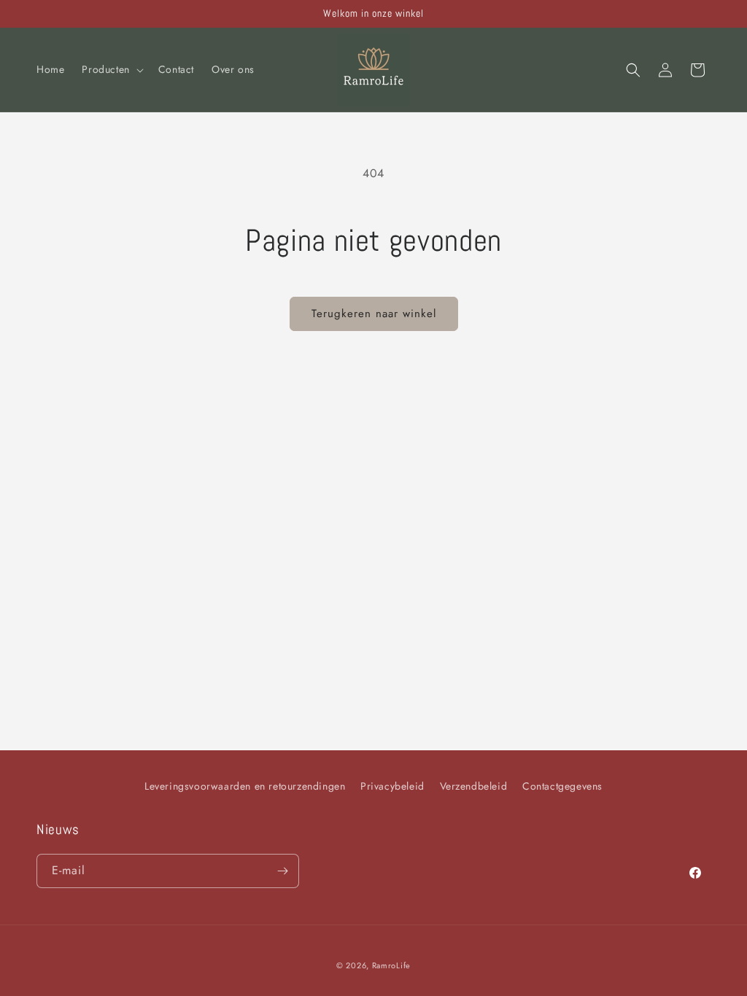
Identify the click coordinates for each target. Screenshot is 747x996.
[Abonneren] (282, 871)
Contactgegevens (562, 786)
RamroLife (391, 965)
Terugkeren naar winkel (373, 314)
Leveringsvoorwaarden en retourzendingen (244, 786)
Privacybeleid (392, 786)
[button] (111, 69)
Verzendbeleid (474, 786)
